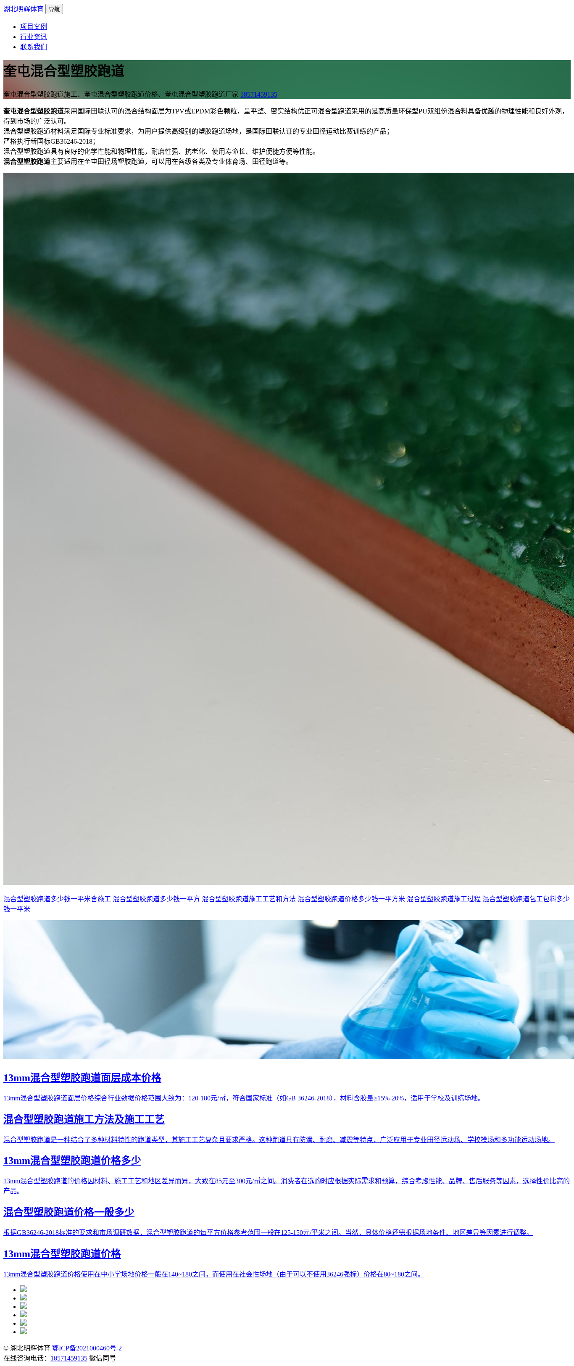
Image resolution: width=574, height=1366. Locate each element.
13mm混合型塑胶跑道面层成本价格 (82, 1077)
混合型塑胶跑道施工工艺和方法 (249, 899)
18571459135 (258, 94)
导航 (54, 9)
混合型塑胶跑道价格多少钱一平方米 (351, 899)
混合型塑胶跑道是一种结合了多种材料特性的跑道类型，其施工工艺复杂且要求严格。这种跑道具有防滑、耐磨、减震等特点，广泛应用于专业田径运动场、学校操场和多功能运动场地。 (279, 1139)
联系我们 (33, 46)
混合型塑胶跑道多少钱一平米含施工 (57, 899)
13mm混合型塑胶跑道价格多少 (72, 1160)
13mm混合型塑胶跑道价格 (62, 1253)
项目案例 (33, 26)
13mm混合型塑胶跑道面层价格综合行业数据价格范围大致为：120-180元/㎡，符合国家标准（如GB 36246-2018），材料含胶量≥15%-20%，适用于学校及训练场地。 (243, 1098)
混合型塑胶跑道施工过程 (444, 899)
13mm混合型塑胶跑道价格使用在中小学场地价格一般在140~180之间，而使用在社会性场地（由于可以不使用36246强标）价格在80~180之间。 (213, 1274)
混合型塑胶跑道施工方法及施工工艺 (84, 1119)
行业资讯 (33, 36)
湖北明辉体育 (23, 9)
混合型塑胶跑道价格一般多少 (68, 1212)
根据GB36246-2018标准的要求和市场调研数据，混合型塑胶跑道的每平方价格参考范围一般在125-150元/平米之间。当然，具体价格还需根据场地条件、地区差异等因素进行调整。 (268, 1232)
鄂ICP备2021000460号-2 (87, 1348)
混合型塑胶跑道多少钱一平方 (156, 899)
